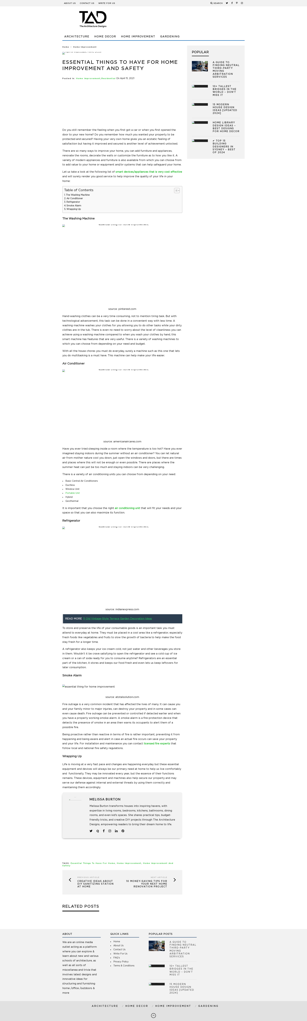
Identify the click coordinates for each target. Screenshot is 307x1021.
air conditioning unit (127, 508)
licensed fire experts (157, 743)
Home (65, 47)
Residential (108, 78)
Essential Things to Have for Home (93, 863)
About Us (70, 3)
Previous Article (88, 877)
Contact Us (87, 3)
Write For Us (106, 3)
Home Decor (105, 36)
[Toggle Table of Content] (175, 190)
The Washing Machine (78, 195)
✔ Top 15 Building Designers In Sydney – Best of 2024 (224, 147)
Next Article (159, 877)
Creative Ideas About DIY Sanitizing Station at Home (95, 884)
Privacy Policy (121, 962)
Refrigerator (73, 202)
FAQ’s (116, 958)
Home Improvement (138, 36)
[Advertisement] (186, 19)
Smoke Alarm (74, 206)
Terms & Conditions (123, 966)
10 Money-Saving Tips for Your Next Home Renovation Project (146, 884)
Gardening (170, 36)
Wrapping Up (74, 209)
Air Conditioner (75, 198)
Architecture (76, 36)
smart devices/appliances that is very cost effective (149, 172)
